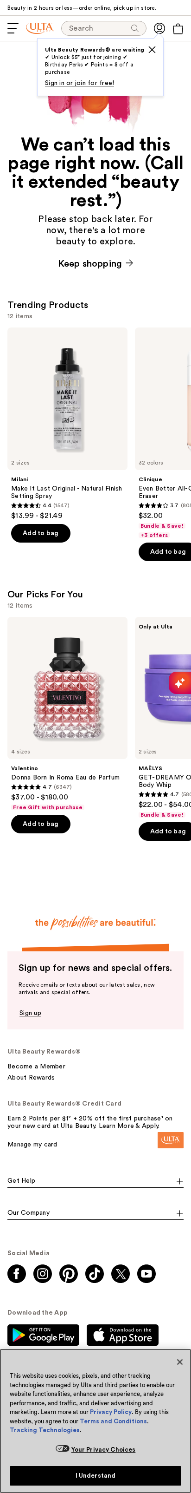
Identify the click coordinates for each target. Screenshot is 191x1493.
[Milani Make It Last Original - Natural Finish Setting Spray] (67, 423)
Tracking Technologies (45, 1430)
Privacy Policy (111, 1412)
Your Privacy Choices (103, 1450)
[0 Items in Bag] (178, 29)
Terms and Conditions (113, 1421)
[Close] (180, 1362)
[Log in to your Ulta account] (159, 28)
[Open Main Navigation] (13, 28)
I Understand (96, 1476)
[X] (152, 49)
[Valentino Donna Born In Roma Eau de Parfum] (67, 714)
